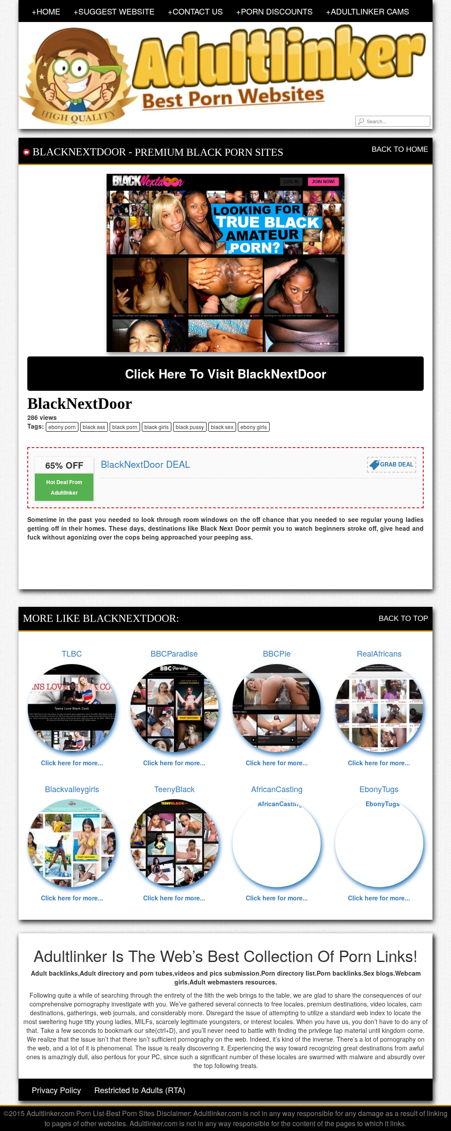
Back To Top (403, 618)
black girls (156, 426)
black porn (124, 426)
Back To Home (400, 149)
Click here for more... (72, 762)
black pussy (190, 426)
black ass (94, 426)
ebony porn (62, 426)
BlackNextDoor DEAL (145, 463)
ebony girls (253, 426)
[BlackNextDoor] (225, 263)
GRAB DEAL (397, 463)
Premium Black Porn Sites (209, 152)
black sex (222, 426)
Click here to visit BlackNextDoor (225, 373)
